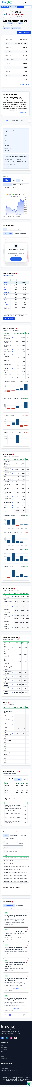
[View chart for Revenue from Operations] (12, 337)
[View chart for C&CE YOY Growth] (12, 684)
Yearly (24, 779)
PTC (5, 302)
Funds (5, 855)
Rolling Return (8, 233)
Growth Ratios (7, 757)
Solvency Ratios (7, 745)
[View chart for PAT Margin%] (12, 375)
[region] (16, 296)
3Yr (22, 180)
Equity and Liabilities (7, 596)
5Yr (26, 180)
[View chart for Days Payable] (12, 724)
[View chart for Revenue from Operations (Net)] (12, 464)
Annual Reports (20, 905)
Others (12, 838)
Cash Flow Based (7, 753)
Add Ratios (25, 84)
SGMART (6, 294)
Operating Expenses (7, 341)
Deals (6, 835)
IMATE (2, 1045)
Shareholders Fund (8, 602)
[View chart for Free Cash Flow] (12, 688)
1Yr (18, 180)
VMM (5, 289)
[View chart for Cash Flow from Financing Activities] (12, 661)
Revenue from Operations (7, 337)
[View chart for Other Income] (12, 351)
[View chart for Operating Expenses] (12, 341)
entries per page (12, 851)
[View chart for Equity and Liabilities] (12, 596)
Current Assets (7, 627)
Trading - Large (17, 28)
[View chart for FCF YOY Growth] (12, 692)
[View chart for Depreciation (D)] (12, 361)
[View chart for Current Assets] (12, 627)
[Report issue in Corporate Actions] (17, 832)
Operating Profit (7, 345)
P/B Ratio (7, 187)
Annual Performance (10, 236)
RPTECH (6, 299)
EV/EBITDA (14, 187)
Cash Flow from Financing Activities (7, 661)
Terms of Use (4, 1066)
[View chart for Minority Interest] (12, 606)
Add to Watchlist (24, 32)
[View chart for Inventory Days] (12, 720)
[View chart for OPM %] (12, 349)
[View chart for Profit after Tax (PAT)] (12, 499)
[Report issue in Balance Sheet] (14, 589)
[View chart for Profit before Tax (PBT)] (12, 492)
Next (25, 1014)
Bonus (6, 838)
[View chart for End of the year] (12, 680)
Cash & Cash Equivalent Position (8, 667)
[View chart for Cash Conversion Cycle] (12, 728)
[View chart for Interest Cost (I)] (12, 357)
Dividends (23, 835)
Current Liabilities (7, 615)
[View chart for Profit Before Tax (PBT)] (12, 365)
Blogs (2, 1056)
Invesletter (4, 1049)
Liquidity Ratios (7, 737)
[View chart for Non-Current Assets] (12, 622)
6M (14, 180)
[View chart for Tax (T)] (12, 368)
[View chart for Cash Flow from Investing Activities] (12, 654)
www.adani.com (9, 26)
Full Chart (6, 179)
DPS (6, 507)
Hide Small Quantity (21, 842)
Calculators (4, 1054)
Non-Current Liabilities (7, 611)
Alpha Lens (4, 1047)
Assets (7, 618)
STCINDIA (6, 304)
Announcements (9, 905)
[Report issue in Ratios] (9, 703)
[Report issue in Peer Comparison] (16, 274)
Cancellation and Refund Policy (9, 1070)
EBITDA (7, 354)
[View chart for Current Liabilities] (12, 615)
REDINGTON (7, 292)
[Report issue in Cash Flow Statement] (19, 638)
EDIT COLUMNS (9, 318)
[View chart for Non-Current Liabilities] (12, 610)
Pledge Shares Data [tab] (17, 120)
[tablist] (16, 121)
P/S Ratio (22, 185)
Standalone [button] (27, 7)
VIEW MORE (23, 113)
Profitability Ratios (8, 741)
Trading (7, 28)
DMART (6, 285)
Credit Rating (8, 908)
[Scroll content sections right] (29, 121)
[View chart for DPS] (12, 507)
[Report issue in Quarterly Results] (16, 328)
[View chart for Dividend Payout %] (12, 510)
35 (21, 1014)
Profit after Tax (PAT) (7, 499)
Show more (16, 988)
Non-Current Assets (7, 623)
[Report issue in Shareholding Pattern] (19, 772)
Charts (11, 7)
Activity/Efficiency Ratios (8, 712)
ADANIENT (5, 7)
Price (2, 1052)
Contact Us (4, 1058)
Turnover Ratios (7, 761)
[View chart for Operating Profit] (12, 345)
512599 (20, 23)
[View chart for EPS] (12, 377)
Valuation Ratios (7, 749)
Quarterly (17, 779)
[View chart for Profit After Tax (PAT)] (12, 371)
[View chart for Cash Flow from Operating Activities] (12, 647)
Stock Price (8, 185)
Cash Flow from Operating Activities (7, 647)
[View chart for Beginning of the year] (12, 672)
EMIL (5, 297)
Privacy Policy (4, 1068)
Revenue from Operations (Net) (7, 464)
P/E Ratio (15, 185)
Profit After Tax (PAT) (7, 371)
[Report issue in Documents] (12, 902)
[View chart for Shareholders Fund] (13, 601)
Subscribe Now (16, 259)
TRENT (5, 287)
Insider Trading (14, 835)
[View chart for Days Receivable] (12, 716)
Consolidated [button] (20, 7)
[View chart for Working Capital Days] (12, 733)
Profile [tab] (7, 120)
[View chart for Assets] (12, 618)
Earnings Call (17, 908)
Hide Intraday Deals (9, 842)
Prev (6, 1014)
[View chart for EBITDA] (12, 354)
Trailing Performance (20, 233)
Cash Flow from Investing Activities (7, 654)
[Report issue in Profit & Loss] (13, 454)
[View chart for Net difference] (12, 676)
